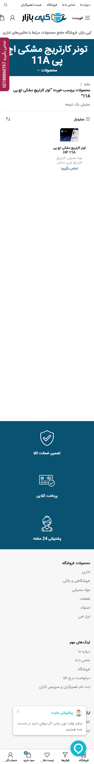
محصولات (49, 70)
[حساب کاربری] (12, 18)
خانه (87, 84)
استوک (85, 607)
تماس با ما (82, 660)
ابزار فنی (84, 616)
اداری (86, 572)
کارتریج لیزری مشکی (69, 162)
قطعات (85, 598)
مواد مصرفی (74, 157)
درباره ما (84, 651)
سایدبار (79, 119)
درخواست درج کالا (76, 678)
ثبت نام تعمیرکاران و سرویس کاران (64, 686)
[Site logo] (43, 18)
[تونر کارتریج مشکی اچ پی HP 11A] (69, 135)
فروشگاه (84, 669)
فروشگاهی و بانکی (76, 580)
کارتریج (61, 157)
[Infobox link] (47, 443)
